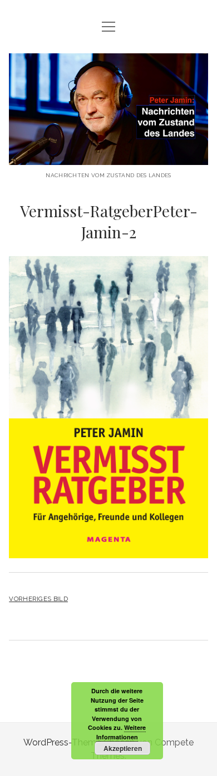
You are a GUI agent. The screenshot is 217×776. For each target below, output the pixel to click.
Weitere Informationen (121, 732)
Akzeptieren (122, 748)
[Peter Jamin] (108, 156)
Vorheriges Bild (38, 599)
